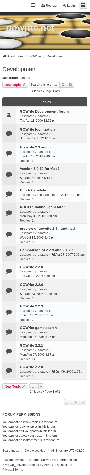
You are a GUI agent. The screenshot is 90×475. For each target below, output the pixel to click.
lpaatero (24, 78)
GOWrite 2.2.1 (31, 345)
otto (39, 195)
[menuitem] (7, 470)
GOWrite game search (38, 328)
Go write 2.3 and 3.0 (37, 147)
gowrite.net (30, 27)
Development (19, 69)
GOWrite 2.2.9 (31, 267)
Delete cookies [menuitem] (35, 450)
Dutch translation (35, 190)
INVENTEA (51, 465)
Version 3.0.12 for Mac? (40, 169)
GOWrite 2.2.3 (31, 306)
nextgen (66, 465)
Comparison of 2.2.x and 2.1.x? (46, 250)
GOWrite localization (37, 129)
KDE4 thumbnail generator (42, 207)
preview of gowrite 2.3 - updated (47, 228)
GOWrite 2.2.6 (31, 285)
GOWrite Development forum (44, 111)
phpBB (24, 460)
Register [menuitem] (52, 5)
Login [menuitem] (71, 5)
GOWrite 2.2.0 (31, 367)
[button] (33, 5)
